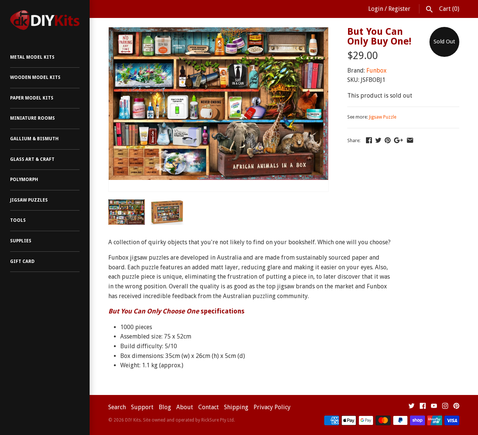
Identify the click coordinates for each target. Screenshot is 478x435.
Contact (208, 407)
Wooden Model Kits (35, 77)
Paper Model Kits (31, 98)
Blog (165, 407)
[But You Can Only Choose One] (218, 32)
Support (142, 407)
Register (399, 8)
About (184, 407)
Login (375, 8)
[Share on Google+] (398, 140)
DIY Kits (133, 420)
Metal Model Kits (32, 57)
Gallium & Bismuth (34, 138)
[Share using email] (410, 140)
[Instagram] (445, 407)
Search (117, 407)
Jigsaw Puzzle (382, 117)
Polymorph (24, 179)
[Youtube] (434, 407)
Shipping (236, 407)
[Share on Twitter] (378, 140)
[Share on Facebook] (369, 140)
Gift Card (22, 261)
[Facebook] (423, 407)
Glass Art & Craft (32, 159)
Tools (18, 220)
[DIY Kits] (45, 20)
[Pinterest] (456, 407)
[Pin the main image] (388, 140)
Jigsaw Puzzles (29, 200)
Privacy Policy (272, 407)
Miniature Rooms (32, 118)
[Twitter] (412, 407)
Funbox (376, 70)
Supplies (20, 240)
